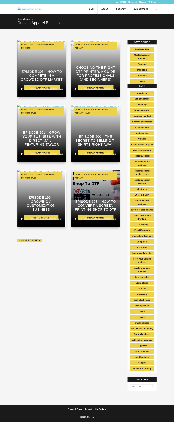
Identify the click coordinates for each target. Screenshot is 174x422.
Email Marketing (142, 230)
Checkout (142, 2)
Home (91, 9)
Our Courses (140, 9)
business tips (142, 133)
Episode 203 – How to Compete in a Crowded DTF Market (42, 75)
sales (142, 317)
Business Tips (27, 44)
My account (132, 2)
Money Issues (142, 306)
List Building (142, 283)
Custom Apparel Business (45, 44)
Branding (142, 104)
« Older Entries (29, 240)
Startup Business (142, 334)
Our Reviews (100, 409)
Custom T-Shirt (142, 195)
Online (142, 311)
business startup (142, 127)
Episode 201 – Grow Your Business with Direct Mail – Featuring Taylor (41, 138)
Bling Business (142, 99)
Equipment (142, 242)
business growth (142, 110)
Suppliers (142, 346)
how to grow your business (142, 270)
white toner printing (142, 368)
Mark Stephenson (142, 300)
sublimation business (142, 340)
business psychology (142, 122)
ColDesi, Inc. (89, 417)
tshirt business (142, 357)
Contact (88, 409)
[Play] (22, 89)
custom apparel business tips (142, 172)
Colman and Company (142, 144)
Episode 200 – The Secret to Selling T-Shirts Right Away (96, 140)
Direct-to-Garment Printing (142, 217)
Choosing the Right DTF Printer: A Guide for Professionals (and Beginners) (95, 73)
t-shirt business (142, 351)
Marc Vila (142, 289)
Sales (33, 113)
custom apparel (142, 156)
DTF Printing (142, 225)
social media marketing (142, 328)
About (104, 9)
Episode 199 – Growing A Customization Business (41, 203)
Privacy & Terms (75, 409)
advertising (142, 93)
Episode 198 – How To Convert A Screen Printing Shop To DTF (95, 205)
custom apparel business (142, 163)
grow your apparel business (142, 260)
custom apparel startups (142, 181)
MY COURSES (121, 2)
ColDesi (142, 139)
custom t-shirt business (142, 202)
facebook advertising (142, 253)
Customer (142, 189)
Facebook (142, 247)
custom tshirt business (142, 210)
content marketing (142, 150)
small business (142, 323)
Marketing (142, 70)
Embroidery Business (142, 236)
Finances (142, 64)
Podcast (121, 9)
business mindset (142, 116)
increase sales (142, 277)
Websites (142, 363)
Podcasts (25, 48)
